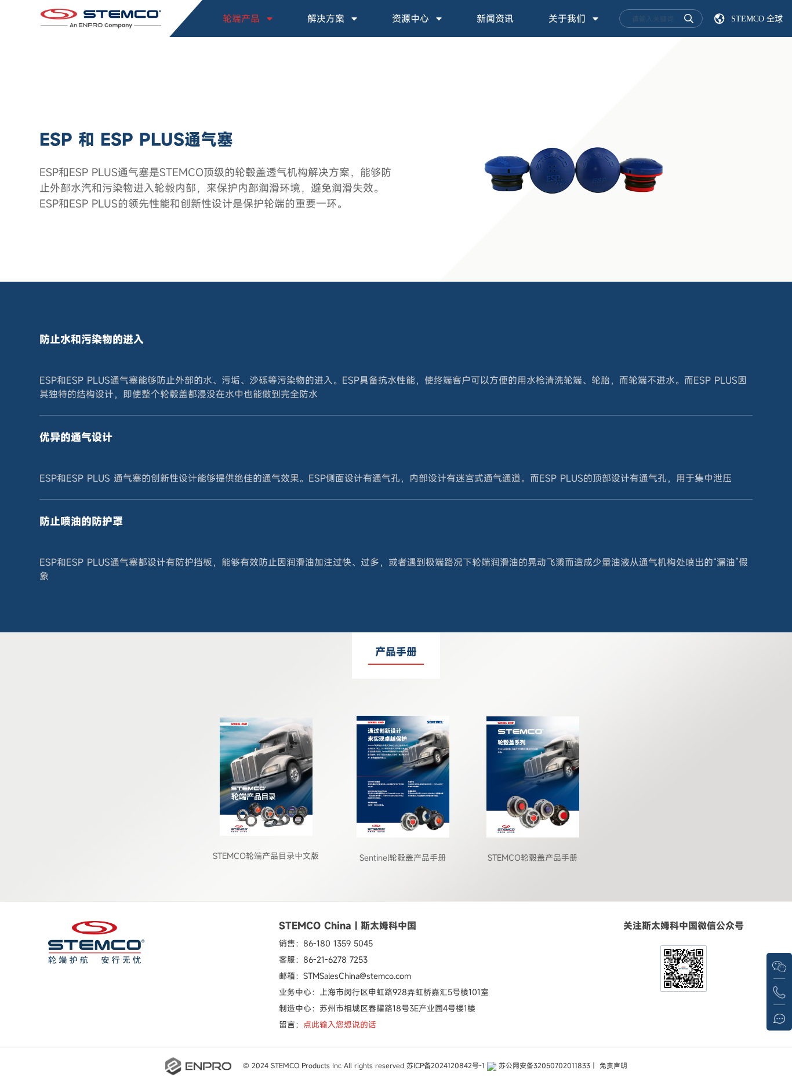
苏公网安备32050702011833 (543, 1065)
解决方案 (325, 18)
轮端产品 (241, 18)
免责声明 (613, 1065)
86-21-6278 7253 (335, 959)
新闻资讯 (495, 18)
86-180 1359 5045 (338, 943)
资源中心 (410, 18)
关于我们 (567, 18)
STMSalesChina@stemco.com (357, 975)
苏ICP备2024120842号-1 (445, 1065)
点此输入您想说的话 (339, 1024)
